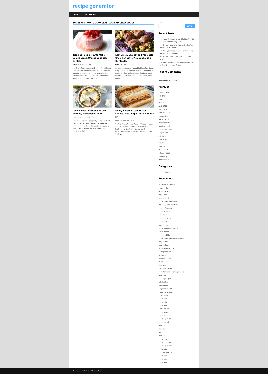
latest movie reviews (166, 185)
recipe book (163, 195)
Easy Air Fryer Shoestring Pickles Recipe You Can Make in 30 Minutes (176, 52)
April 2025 (162, 146)
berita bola (162, 299)
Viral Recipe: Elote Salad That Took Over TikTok (174, 58)
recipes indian (163, 242)
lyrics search (163, 255)
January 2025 (163, 156)
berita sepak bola (165, 319)
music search (163, 221)
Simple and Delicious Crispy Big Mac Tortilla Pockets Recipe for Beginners (176, 40)
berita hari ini (163, 315)
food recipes (163, 245)
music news (163, 295)
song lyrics (162, 215)
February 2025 (164, 153)
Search (161, 22)
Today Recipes (89, 14)
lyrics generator (164, 252)
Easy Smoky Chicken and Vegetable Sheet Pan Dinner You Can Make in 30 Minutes (134, 58)
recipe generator (93, 6)
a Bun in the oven (165, 268)
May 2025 (162, 143)
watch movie (163, 232)
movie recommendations (168, 205)
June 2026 (162, 99)
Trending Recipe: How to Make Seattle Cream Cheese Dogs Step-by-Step (90, 58)
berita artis (162, 302)
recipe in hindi (164, 211)
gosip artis (162, 349)
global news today (165, 292)
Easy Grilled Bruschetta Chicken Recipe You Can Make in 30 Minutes (175, 46)
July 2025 (162, 136)
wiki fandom (163, 282)
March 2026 (163, 109)
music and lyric (164, 262)
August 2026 (163, 92)
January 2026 (163, 116)
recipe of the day (165, 208)
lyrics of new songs (166, 248)
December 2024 (164, 160)
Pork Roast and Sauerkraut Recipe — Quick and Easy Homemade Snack (175, 64)
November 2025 (164, 123)
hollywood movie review (168, 228)
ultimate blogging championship (171, 272)
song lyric (162, 275)
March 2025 (163, 149)
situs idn (161, 325)
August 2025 (163, 133)
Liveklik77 (84, 371)
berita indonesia (164, 342)
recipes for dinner (165, 198)
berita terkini (163, 312)
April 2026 (162, 106)
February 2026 (164, 113)
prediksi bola (163, 309)
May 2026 (162, 103)
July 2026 (162, 96)
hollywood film (164, 235)
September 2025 (165, 129)
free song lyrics (164, 218)
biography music (165, 289)
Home (77, 14)
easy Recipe (163, 265)
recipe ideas (163, 225)
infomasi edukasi (165, 352)
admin (75, 64)
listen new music (165, 258)
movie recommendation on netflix (171, 238)
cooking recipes (164, 278)
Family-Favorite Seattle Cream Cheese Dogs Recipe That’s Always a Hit (134, 113)
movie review (163, 188)
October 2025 (164, 126)
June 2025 (162, 139)
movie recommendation (167, 201)
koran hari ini (163, 322)
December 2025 (164, 119)
